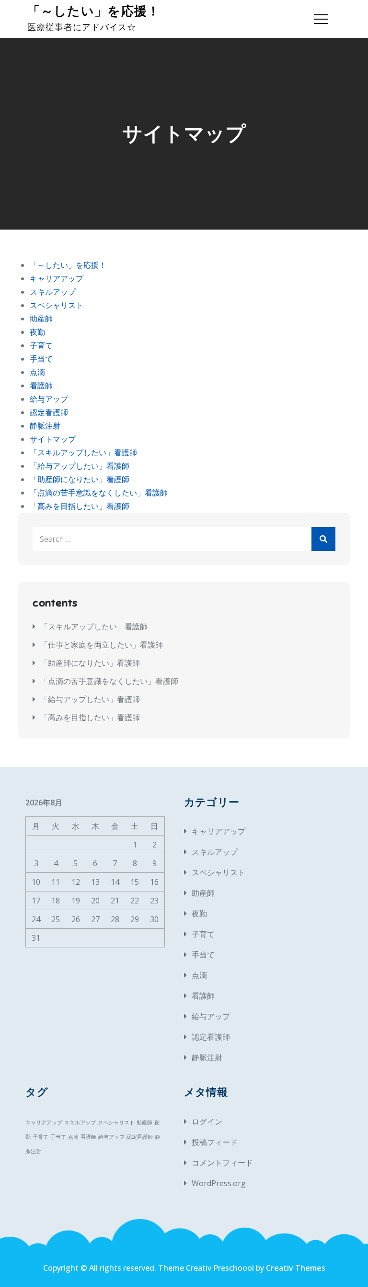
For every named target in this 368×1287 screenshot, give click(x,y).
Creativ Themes (295, 1268)
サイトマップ (53, 439)
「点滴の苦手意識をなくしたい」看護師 (99, 492)
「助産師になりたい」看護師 (79, 479)
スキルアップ (53, 291)
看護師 (41, 385)
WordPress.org (219, 1183)
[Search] (323, 539)
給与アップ (49, 399)
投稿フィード (215, 1142)
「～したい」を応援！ (93, 11)
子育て (41, 345)
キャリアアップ (56, 278)
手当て (41, 358)
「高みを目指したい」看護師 (79, 506)
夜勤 (37, 332)
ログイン (207, 1121)
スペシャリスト (56, 305)
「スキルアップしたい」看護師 (83, 452)
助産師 (41, 318)
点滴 (37, 372)
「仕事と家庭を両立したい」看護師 (101, 644)
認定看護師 (49, 412)
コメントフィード (222, 1162)
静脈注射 (45, 425)
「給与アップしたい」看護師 (79, 466)
